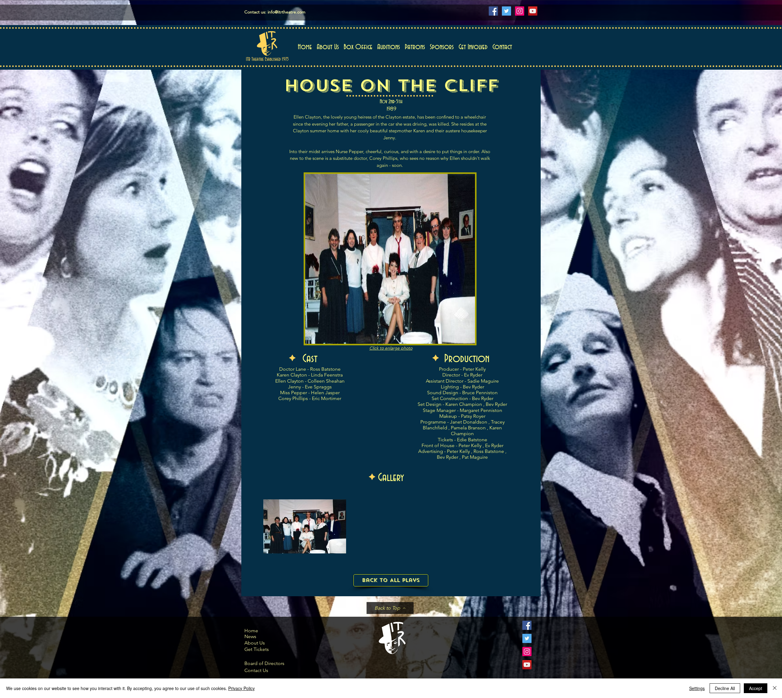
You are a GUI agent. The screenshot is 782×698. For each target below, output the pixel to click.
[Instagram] (519, 11)
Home (251, 631)
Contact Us (256, 670)
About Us (254, 643)
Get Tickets (256, 649)
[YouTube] (532, 11)
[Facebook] (493, 11)
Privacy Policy (241, 688)
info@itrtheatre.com (286, 12)
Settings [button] (697, 688)
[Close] (774, 688)
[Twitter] (506, 11)
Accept (755, 688)
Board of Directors (264, 663)
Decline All (725, 688)
